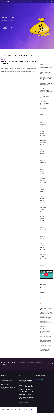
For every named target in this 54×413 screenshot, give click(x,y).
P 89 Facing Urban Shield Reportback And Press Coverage (8, 385)
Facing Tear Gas (8, 17)
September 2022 (43, 189)
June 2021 (42, 216)
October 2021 (42, 209)
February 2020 (42, 249)
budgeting (30, 380)
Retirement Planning (28, 399)
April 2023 (42, 173)
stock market (21, 402)
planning (29, 398)
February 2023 (42, 178)
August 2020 (42, 236)
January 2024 (42, 160)
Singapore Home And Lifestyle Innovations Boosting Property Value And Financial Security (46, 83)
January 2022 (42, 205)
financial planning (28, 389)
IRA (19, 398)
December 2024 (43, 140)
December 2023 (43, 162)
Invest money (31, 397)
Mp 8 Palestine (25, 1)
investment (25, 394)
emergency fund (21, 385)
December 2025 (43, 124)
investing (20, 394)
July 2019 (42, 263)
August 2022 (42, 191)
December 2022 (43, 182)
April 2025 (42, 133)
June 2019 (42, 265)
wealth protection (27, 402)
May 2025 (42, 131)
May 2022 (42, 196)
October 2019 (42, 256)
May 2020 (42, 243)
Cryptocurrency (30, 381)
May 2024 (42, 153)
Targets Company (13, 1)
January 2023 (42, 180)
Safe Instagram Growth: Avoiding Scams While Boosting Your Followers (45, 96)
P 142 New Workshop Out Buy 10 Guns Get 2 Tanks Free (8, 388)
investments (27, 395)
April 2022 (42, 198)
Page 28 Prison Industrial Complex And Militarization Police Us (7, 383)
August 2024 (42, 149)
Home (2, 1)
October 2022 (42, 187)
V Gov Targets (6, 1)
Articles (11, 27)
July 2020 (42, 238)
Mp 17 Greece (19, 1)
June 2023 (42, 171)
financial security (24, 391)
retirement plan (21, 399)
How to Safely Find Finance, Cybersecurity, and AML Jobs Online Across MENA (46, 91)
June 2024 (42, 151)
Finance (3, 59)
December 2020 (43, 229)
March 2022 (42, 200)
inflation (31, 393)
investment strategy (25, 397)
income (27, 393)
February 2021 (42, 225)
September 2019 (43, 258)
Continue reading (31, 72)
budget (26, 380)
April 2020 (42, 245)
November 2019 (43, 254)
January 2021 (42, 227)
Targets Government (4, 380)
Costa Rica (25, 381)
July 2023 (42, 169)
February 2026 (42, 120)
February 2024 (42, 158)
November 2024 (43, 142)
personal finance (24, 398)
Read (5, 27)
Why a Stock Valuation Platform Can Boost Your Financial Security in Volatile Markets (46, 78)
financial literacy (21, 389)
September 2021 (43, 211)
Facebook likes (27, 385)
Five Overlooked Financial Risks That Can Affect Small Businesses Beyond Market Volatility (46, 69)
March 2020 (42, 247)
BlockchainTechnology (22, 380)
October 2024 (42, 144)
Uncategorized (42, 292)
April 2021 (42, 220)
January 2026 (42, 122)
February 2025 (42, 135)
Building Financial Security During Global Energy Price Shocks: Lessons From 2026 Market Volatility (46, 73)
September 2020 (43, 234)
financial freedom (29, 386)
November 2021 (43, 207)
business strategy (21, 381)
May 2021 (42, 218)
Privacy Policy (30, 1)
